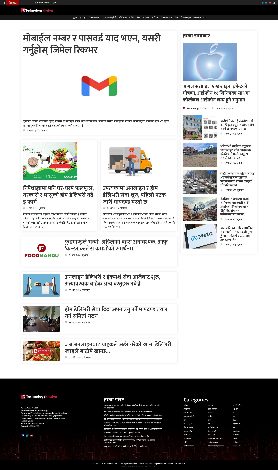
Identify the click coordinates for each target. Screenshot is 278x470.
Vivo (234, 427)
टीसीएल (210, 416)
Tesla (235, 438)
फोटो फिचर (187, 438)
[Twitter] (266, 2)
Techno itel (237, 442)
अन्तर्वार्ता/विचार (238, 405)
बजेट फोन (187, 434)
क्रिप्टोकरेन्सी (212, 431)
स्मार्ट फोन (187, 409)
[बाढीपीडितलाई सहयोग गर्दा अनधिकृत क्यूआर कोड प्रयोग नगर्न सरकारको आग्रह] (200, 127)
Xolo (234, 416)
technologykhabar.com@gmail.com (54, 413)
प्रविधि (131, 18)
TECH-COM (237, 445)
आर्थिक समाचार (199, 18)
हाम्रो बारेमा (39, 2)
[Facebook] (262, 2)
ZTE (234, 412)
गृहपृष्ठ (75, 18)
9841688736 (34, 426)
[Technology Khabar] (37, 10)
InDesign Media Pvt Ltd (146, 466)
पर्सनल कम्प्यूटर (189, 445)
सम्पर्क (46, 2)
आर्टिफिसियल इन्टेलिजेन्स (216, 445)
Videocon (236, 431)
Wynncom (236, 423)
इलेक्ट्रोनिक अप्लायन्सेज (215, 438)
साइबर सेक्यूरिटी (110, 18)
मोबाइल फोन (94, 18)
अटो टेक (155, 18)
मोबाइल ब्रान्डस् (166, 18)
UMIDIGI (236, 434)
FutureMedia (143, 463)
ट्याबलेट (210, 412)
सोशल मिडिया (188, 412)
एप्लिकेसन (123, 18)
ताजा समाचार (212, 409)
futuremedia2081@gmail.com (51, 415)
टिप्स (138, 18)
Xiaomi (235, 420)
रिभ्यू (176, 18)
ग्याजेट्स (146, 18)
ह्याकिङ (186, 405)
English (53, 2)
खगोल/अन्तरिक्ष (213, 427)
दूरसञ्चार (83, 18)
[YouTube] (270, 2)
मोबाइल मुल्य (186, 18)
